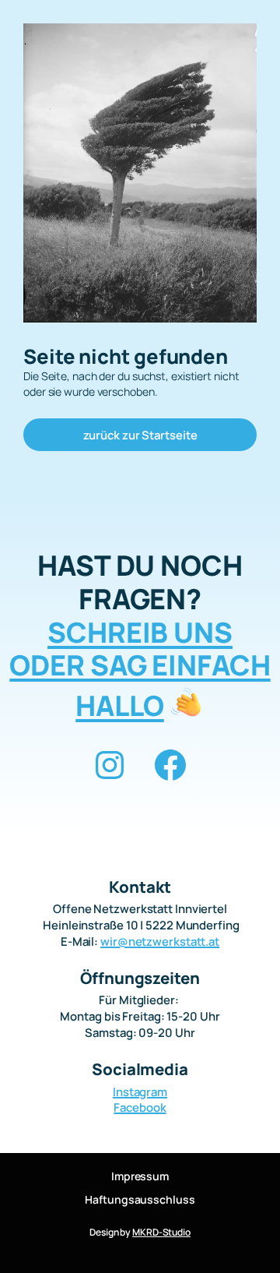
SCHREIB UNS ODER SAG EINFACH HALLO (139, 669)
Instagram (140, 1091)
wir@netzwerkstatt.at (159, 941)
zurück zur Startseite (140, 435)
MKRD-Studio (161, 1232)
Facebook (140, 1107)
